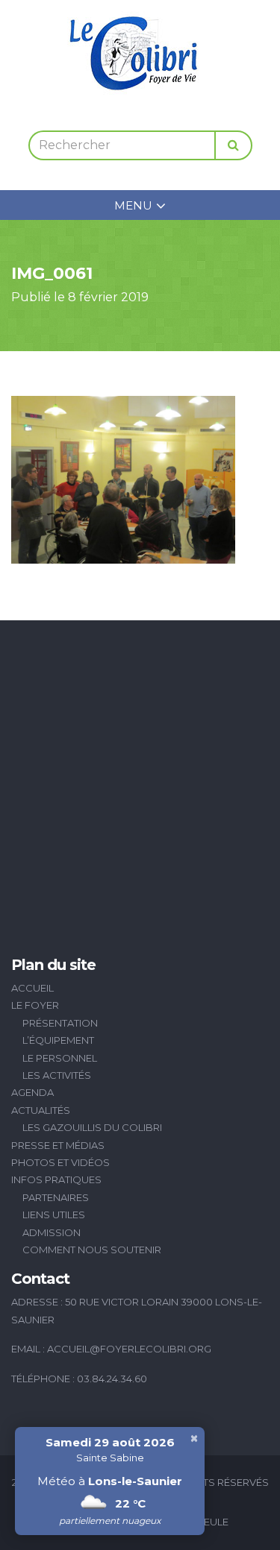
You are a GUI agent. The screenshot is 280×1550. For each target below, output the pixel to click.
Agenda (32, 1092)
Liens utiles (53, 1214)
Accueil (32, 988)
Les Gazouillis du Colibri (92, 1127)
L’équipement (58, 1040)
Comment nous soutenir (91, 1250)
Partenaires (55, 1197)
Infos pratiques (56, 1179)
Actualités (40, 1110)
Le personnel (59, 1058)
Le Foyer (35, 1005)
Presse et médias (58, 1145)
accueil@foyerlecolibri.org (129, 1349)
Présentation (60, 1023)
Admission (51, 1232)
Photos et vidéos (60, 1162)
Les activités (56, 1075)
